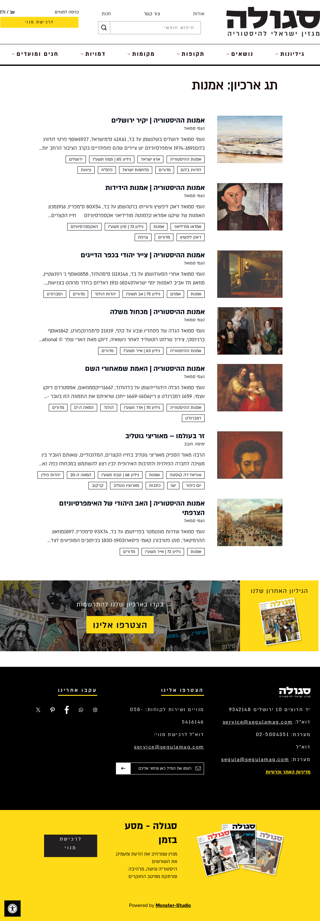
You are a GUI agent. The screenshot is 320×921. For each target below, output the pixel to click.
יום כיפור (193, 485)
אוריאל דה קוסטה (185, 475)
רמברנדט (55, 294)
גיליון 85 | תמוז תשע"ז (111, 159)
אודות (199, 14)
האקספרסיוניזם (84, 227)
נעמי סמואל (194, 128)
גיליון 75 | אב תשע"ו (143, 294)
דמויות (95, 54)
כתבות (155, 485)
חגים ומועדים (38, 54)
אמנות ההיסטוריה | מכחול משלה (157, 312)
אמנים (175, 294)
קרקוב (97, 485)
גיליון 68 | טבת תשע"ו (120, 475)
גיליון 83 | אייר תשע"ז (141, 351)
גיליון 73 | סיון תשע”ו (125, 227)
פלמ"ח (106, 170)
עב (12, 12)
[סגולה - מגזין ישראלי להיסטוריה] (273, 22)
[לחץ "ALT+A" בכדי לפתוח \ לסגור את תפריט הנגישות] (12, 908)
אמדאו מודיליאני (187, 227)
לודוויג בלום (191, 170)
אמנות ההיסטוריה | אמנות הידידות (155, 187)
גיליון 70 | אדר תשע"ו (142, 407)
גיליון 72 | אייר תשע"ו (163, 552)
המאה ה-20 (80, 475)
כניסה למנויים (67, 12)
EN (3, 12)
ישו (173, 485)
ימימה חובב (194, 444)
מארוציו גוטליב (126, 485)
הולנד (109, 407)
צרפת (143, 237)
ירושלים (75, 159)
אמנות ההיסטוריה (185, 159)
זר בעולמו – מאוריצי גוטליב (165, 436)
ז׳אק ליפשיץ (190, 237)
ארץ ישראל (150, 159)
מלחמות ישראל (135, 170)
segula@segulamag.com (255, 759)
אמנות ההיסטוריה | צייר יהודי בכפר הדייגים (143, 255)
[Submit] (104, 28)
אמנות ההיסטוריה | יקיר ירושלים (158, 120)
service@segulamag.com (258, 722)
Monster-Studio (173, 905)
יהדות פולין (50, 475)
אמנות (158, 227)
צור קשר (152, 14)
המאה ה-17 (84, 407)
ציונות (86, 170)
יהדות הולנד (105, 294)
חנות (106, 14)
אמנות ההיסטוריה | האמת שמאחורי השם (145, 368)
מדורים (165, 170)
